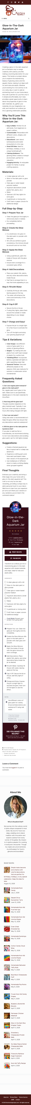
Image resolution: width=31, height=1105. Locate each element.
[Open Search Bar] (28, 18)
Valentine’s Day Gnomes (10, 755)
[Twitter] (18, 2)
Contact (18, 1099)
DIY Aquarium (22, 749)
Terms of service (23, 1097)
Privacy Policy (13, 1097)
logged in (14, 767)
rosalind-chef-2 (17, 538)
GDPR (12, 1099)
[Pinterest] (15, 2)
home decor (15, 751)
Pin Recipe (17, 558)
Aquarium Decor (8, 749)
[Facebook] (7, 2)
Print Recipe (17, 552)
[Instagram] (11, 2)
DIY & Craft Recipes (9, 747)
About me (6, 1097)
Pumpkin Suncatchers (9, 753)
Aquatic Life (15, 749)
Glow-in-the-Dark (6, 751)
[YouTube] (22, 2)
